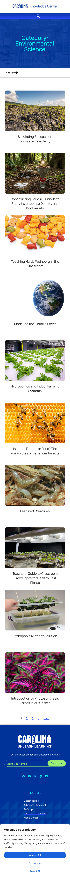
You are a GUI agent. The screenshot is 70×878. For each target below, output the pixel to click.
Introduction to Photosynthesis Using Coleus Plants (35, 700)
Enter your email (17, 763)
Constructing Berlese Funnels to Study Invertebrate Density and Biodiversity (35, 203)
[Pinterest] (40, 776)
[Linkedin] (46, 776)
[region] (35, 851)
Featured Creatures (35, 511)
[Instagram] (35, 776)
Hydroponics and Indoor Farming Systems (35, 388)
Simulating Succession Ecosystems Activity (35, 138)
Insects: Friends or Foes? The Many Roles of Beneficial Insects (35, 450)
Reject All (35, 871)
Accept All (35, 855)
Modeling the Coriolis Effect (35, 324)
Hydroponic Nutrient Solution (35, 636)
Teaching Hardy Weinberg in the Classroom (35, 263)
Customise (35, 863)
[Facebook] (23, 776)
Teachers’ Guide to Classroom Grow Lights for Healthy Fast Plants (35, 578)
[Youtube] (29, 776)
